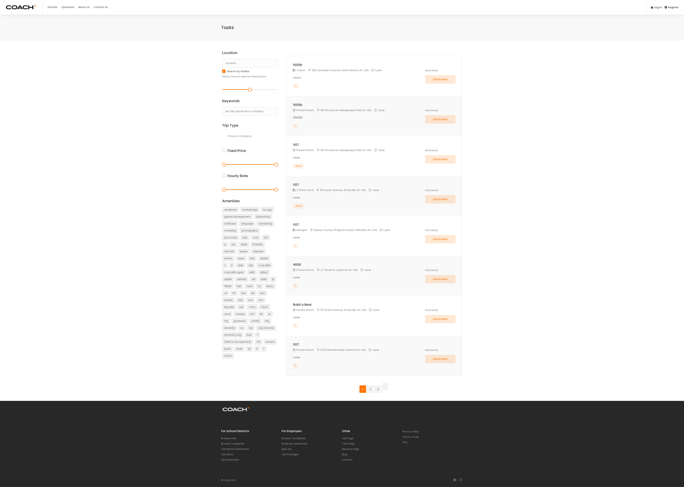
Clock (264, 307)
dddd (244, 244)
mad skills (264, 265)
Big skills (229, 307)
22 (249, 349)
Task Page (348, 443)
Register (673, 7)
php (245, 237)
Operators (67, 7)
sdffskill (241, 279)
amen (228, 356)
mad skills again (234, 272)
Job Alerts (227, 454)
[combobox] (250, 136)
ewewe (240, 314)
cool (255, 237)
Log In (657, 7)
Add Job (287, 449)
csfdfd (255, 321)
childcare (230, 223)
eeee (241, 258)
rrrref (239, 349)
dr (269, 314)
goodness (240, 321)
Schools (52, 7)
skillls (264, 279)
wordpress (230, 209)
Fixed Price (236, 150)
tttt (252, 314)
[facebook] (454, 480)
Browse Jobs (228, 438)
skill (251, 265)
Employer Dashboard (294, 443)
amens (270, 342)
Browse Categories (232, 443)
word (227, 314)
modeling (230, 230)
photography (250, 230)
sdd (240, 300)
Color (252, 307)
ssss (262, 293)
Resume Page (350, 449)
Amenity (229, 328)
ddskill (228, 279)
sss (233, 244)
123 (258, 342)
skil (253, 279)
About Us (83, 7)
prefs (227, 349)
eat (266, 237)
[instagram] (460, 480)
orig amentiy (266, 328)
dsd (243, 293)
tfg (226, 321)
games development (237, 216)
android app (249, 209)
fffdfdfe (258, 244)
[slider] (250, 89)
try (259, 286)
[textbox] (251, 136)
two (260, 300)
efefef (228, 258)
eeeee (244, 251)
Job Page (347, 438)
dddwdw (258, 251)
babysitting (263, 216)
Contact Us (101, 7)
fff (234, 293)
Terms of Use (410, 437)
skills (240, 265)
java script (230, 237)
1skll (239, 286)
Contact (347, 459)
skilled (264, 272)
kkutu (270, 286)
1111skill (227, 286)
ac (241, 328)
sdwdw (228, 300)
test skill (229, 251)
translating (265, 223)
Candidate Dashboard (235, 449)
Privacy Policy (410, 431)
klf (261, 314)
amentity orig (232, 335)
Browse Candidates (293, 438)
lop (251, 328)
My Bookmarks (230, 459)
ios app (267, 209)
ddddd (264, 258)
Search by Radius (238, 71)
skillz (252, 272)
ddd (252, 258)
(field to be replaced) (237, 342)
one (250, 300)
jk (273, 279)
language (247, 223)
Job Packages (290, 454)
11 (257, 349)
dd (252, 293)
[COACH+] (21, 6)
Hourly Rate (237, 175)
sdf (241, 307)
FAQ (404, 442)
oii (225, 293)
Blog (344, 454)
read (249, 286)
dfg (267, 321)
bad (249, 335)
